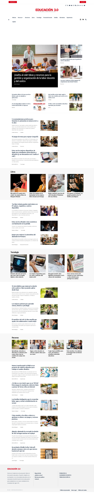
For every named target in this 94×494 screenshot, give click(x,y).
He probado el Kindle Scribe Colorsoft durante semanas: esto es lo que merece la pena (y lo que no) (24, 449)
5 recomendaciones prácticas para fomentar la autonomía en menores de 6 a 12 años (25, 121)
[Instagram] (73, 5)
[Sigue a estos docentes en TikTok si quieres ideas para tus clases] (38, 344)
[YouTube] (69, 5)
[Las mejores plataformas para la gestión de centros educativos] (71, 51)
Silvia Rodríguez (17, 84)
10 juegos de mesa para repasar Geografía (25, 137)
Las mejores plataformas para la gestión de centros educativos (70, 60)
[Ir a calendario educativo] (80, 19)
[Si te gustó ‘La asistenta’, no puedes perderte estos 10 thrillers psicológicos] (75, 183)
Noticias (13, 107)
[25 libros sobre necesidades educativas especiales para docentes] (75, 107)
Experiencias (22, 378)
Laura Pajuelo (14, 460)
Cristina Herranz (15, 132)
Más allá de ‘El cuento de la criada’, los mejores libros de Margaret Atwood (18, 195)
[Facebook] (66, 5)
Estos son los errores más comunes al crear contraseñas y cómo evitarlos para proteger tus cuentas (75, 276)
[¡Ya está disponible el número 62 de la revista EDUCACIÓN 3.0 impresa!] (39, 107)
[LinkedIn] (79, 5)
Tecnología (14, 99)
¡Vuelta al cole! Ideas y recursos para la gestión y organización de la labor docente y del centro (34, 78)
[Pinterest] (75, 5)
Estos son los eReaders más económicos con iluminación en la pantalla (24, 223)
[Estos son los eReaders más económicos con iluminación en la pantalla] (49, 226)
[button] (85, 19)
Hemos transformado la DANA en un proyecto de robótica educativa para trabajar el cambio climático (23, 367)
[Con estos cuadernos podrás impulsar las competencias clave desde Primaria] (71, 72)
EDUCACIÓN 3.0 (15, 164)
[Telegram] (81, 5)
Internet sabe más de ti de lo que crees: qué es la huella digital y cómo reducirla (18, 275)
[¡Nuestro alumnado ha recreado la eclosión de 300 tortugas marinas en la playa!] (49, 437)
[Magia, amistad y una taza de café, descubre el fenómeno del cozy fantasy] (56, 183)
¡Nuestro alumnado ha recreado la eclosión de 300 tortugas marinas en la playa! (25, 432)
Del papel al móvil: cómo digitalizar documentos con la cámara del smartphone (56, 275)
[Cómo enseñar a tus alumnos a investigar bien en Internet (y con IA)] (74, 344)
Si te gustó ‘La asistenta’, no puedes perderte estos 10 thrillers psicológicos (74, 195)
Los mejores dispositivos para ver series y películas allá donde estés (37, 275)
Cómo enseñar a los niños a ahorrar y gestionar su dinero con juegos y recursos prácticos (25, 417)
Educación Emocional (24, 244)
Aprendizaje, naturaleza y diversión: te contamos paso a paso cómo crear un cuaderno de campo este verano (19, 354)
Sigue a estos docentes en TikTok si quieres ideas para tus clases (37, 352)
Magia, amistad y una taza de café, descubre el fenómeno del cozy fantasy (56, 195)
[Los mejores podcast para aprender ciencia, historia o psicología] (49, 309)
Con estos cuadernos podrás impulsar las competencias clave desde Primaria (70, 81)
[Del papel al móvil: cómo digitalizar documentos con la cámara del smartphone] (56, 263)
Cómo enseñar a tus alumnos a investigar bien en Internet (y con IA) (74, 352)
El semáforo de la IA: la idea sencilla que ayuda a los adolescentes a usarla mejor (24, 320)
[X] (67, 5)
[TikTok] (77, 5)
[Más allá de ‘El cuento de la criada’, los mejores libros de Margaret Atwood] (19, 183)
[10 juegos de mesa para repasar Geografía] (49, 141)
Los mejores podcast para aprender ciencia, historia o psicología (23, 304)
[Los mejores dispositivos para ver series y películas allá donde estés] (37, 263)
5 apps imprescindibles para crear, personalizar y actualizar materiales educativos (55, 353)
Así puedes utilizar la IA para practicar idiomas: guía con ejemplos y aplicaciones (21, 96)
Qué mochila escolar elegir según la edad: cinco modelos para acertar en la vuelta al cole (57, 96)
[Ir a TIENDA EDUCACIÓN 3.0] (83, 19)
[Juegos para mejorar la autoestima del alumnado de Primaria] (49, 239)
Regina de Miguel (15, 230)
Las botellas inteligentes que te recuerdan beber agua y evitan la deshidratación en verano (25, 401)
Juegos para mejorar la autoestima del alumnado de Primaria (23, 235)
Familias (49, 99)
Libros (49, 107)
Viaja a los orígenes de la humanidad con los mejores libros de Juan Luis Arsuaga (36, 195)
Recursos (62, 62)
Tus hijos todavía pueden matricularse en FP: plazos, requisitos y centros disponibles (25, 206)
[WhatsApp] (82, 5)
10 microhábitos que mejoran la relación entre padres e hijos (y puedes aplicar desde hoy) (24, 288)
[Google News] (72, 5)
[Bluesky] (84, 5)
